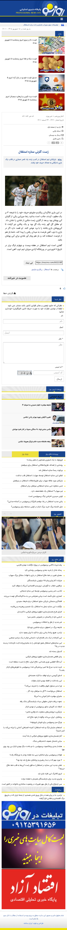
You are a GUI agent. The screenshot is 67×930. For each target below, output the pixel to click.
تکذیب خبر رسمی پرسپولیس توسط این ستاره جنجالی (41, 591)
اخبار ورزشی (59, 116)
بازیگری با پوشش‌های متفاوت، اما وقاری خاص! (44, 712)
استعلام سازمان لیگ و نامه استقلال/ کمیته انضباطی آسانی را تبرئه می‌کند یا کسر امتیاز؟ (34, 729)
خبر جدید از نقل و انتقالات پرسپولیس (47, 622)
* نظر (61, 339)
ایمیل (61, 327)
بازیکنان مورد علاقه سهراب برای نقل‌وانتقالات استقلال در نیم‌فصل (38, 480)
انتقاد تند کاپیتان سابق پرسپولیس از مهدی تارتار (43, 706)
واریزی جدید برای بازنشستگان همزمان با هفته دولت (41, 779)
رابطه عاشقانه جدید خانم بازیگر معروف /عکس (34, 441)
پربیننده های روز (52, 454)
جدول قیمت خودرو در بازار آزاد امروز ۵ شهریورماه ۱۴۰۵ (22, 79)
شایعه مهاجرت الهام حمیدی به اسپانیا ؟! (36, 405)
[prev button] (11, 514)
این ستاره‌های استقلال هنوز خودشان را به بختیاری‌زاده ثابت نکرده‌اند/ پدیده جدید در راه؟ (34, 644)
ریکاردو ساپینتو (37, 269)
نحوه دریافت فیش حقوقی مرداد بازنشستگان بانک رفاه (41, 701)
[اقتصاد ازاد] (33, 889)
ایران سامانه (28, 923)
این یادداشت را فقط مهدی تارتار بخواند (46, 680)
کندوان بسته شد (55, 651)
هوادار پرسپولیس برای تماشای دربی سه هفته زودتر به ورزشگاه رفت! (36, 755)
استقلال (47, 269)
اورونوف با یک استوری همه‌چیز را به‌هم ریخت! (45, 460)
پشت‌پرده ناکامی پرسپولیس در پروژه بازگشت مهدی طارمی (39, 565)
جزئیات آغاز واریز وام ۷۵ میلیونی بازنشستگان (44, 580)
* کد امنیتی (59, 367)
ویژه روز (25, 454)
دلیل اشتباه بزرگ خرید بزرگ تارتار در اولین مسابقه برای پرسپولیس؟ (37, 506)
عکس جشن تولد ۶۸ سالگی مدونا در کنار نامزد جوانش (31, 429)
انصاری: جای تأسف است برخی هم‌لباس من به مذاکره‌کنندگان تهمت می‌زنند (33, 596)
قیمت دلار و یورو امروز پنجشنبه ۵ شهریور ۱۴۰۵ (21, 41)
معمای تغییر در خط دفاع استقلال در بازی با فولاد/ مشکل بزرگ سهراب (35, 575)
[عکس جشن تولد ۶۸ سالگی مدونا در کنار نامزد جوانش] (58, 431)
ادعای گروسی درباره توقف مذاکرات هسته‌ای (45, 675)
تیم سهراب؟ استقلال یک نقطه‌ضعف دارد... (46, 491)
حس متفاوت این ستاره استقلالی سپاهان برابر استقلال (42, 486)
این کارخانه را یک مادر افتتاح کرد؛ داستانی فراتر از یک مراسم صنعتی (35, 637)
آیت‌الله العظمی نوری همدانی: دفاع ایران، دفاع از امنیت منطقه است (35, 662)
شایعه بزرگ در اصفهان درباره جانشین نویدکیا (44, 627)
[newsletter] (17, 278)
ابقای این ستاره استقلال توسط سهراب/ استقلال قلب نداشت (39, 475)
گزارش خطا (8, 293)
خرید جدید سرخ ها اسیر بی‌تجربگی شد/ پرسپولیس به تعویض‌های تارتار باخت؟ (35, 668)
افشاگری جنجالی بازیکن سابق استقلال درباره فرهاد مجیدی (39, 601)
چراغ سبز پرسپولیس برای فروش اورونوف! (46, 722)
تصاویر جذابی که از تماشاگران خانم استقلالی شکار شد (34, 552)
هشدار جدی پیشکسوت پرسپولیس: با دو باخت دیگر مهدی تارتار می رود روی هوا (34, 748)
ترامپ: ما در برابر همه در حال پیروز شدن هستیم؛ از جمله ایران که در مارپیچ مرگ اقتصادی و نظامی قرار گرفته (35, 797)
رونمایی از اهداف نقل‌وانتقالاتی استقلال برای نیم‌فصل (42, 465)
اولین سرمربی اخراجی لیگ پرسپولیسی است (45, 496)
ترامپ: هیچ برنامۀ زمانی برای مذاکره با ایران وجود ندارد (40, 632)
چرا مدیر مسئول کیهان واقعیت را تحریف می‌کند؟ (43, 686)
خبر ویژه (49, 116)
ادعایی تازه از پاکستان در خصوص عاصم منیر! (44, 617)
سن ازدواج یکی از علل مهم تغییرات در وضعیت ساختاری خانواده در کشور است (32, 784)
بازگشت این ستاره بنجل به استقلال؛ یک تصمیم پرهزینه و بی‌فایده (36, 606)
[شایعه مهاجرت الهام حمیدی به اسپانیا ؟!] (58, 407)
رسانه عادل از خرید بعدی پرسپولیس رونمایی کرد (43, 570)
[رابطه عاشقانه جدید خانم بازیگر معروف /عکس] (58, 443)
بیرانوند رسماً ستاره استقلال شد (51, 470)
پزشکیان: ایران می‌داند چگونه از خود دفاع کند (44, 717)
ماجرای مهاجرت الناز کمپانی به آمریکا (48, 696)
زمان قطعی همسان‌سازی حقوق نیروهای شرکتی (44, 656)
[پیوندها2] (33, 849)
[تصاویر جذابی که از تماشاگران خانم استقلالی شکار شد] (33, 549)
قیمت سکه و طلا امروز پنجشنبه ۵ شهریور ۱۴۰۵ (21, 60)
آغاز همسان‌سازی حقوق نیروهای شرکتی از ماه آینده (42, 736)
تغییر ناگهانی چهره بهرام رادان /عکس (37, 417)
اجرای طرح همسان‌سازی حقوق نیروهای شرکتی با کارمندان (39, 611)
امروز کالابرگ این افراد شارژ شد (50, 773)
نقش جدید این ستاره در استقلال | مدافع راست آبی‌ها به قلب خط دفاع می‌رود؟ (36, 767)
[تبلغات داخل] (33, 815)
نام (62, 316)
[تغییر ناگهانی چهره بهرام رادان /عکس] (58, 419)
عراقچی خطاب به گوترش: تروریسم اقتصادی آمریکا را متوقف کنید (37, 585)
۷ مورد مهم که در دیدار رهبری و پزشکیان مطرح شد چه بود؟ (39, 760)
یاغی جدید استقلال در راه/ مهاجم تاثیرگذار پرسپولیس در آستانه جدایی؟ (35, 501)
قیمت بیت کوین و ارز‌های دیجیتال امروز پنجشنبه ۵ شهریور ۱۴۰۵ (21, 98)
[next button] (5, 514)
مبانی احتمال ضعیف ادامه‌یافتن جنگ (47, 741)
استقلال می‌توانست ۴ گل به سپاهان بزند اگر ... (44, 691)
